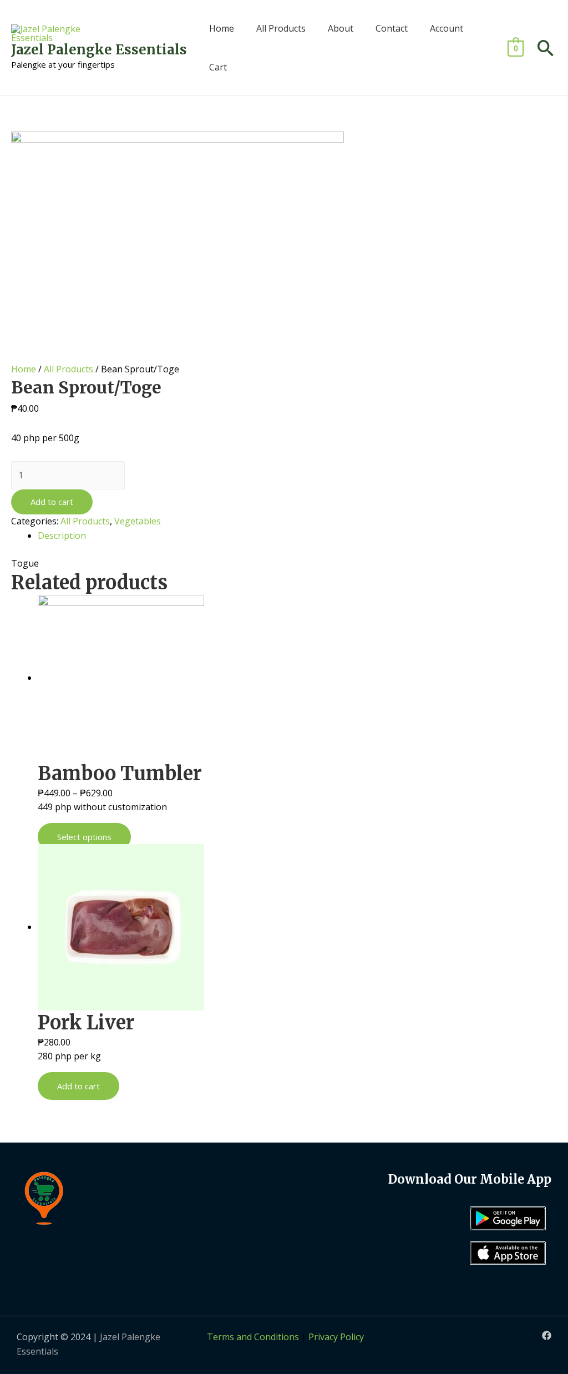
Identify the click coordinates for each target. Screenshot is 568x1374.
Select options (84, 836)
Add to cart (52, 501)
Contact (392, 28)
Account (446, 28)
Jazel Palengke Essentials (99, 49)
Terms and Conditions (253, 1337)
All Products (281, 28)
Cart (218, 67)
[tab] (297, 536)
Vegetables (137, 521)
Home (221, 28)
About (340, 28)
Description (62, 535)
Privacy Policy (336, 1337)
